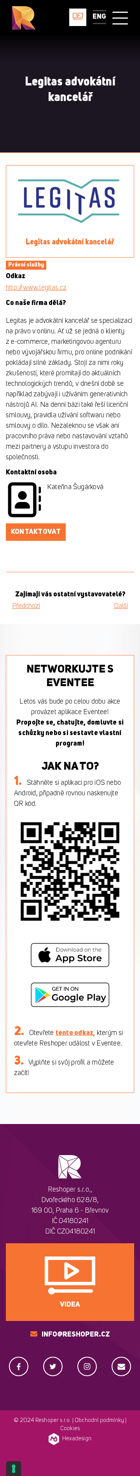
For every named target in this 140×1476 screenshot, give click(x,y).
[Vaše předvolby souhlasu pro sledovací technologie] (13, 1468)
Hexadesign (76, 1439)
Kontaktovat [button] (36, 531)
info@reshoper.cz (76, 1334)
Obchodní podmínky (99, 1421)
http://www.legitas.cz (36, 287)
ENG (99, 16)
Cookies (70, 1429)
